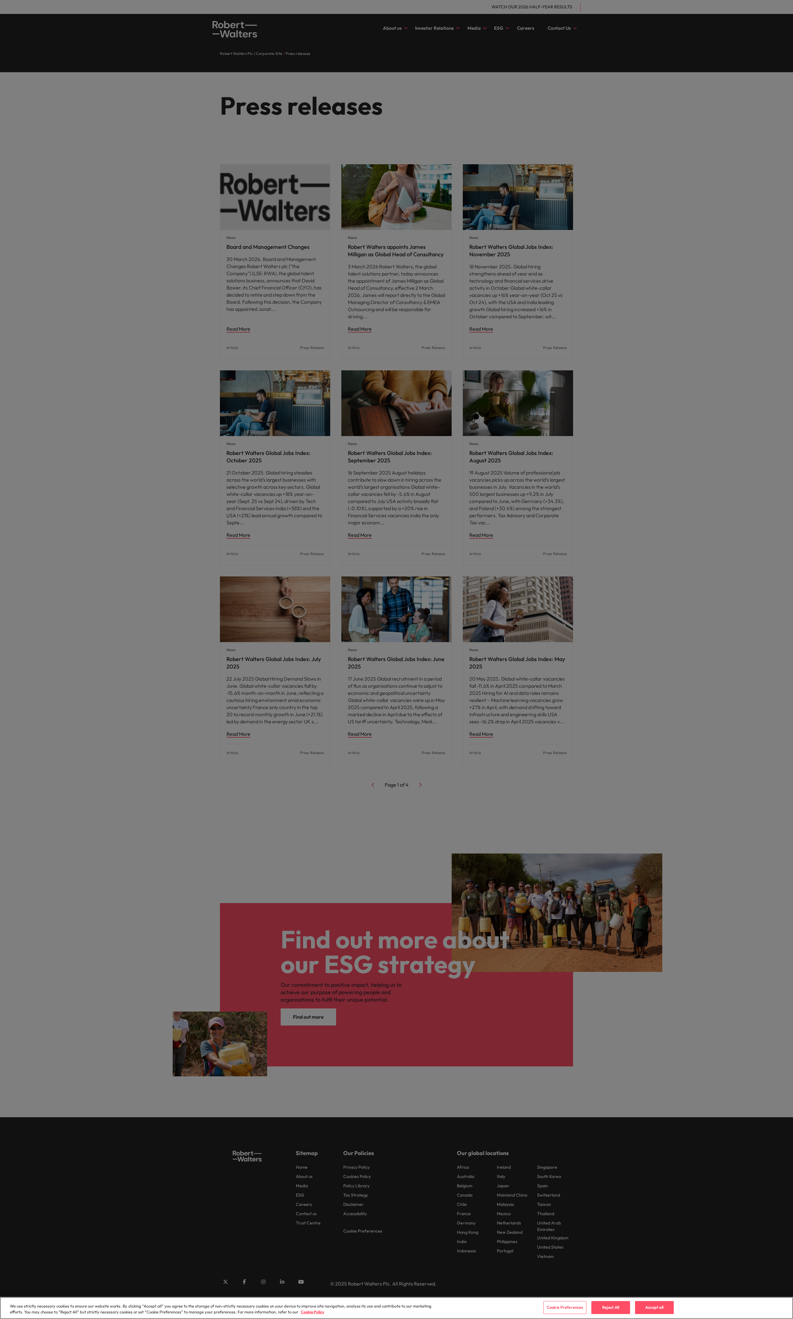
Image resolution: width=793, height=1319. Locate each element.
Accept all (654, 1307)
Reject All (610, 1307)
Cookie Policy (312, 1312)
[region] (396, 1308)
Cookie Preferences (565, 1307)
